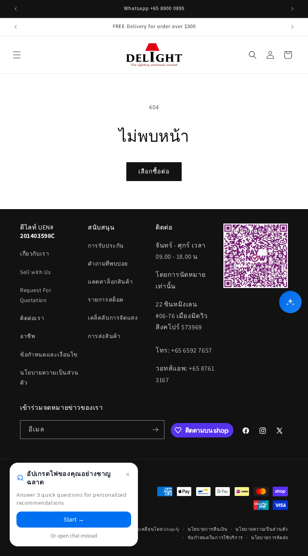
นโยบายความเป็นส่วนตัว (49, 377)
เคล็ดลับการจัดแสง (113, 317)
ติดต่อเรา (32, 318)
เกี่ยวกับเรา (34, 253)
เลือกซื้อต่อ (154, 171)
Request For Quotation (36, 295)
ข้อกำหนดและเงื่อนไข (49, 354)
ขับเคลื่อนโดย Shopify (156, 529)
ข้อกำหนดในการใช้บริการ (215, 537)
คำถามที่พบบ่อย (108, 263)
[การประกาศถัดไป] (292, 9)
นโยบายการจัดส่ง (269, 537)
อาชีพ (27, 336)
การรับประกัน (106, 245)
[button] (17, 55)
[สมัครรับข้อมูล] (155, 429)
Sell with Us (35, 272)
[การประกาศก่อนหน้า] (15, 9)
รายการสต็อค (106, 299)
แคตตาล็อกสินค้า (110, 281)
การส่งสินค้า (104, 336)
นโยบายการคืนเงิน (208, 529)
